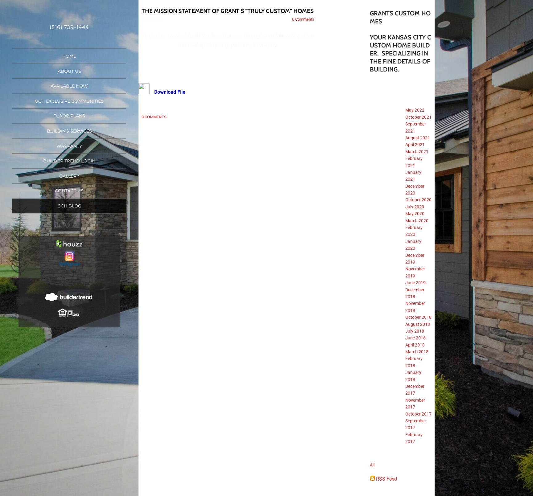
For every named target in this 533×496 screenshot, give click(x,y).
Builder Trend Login (69, 161)
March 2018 (416, 351)
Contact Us (69, 191)
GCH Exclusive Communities (69, 101)
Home (69, 56)
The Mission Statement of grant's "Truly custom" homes (228, 10)
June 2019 (415, 282)
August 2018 (417, 324)
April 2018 (415, 344)
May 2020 (414, 213)
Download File (169, 92)
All (372, 464)
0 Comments (303, 19)
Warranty (69, 146)
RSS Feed (386, 479)
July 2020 (414, 206)
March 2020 (416, 220)
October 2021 (418, 117)
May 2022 (414, 110)
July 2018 (414, 331)
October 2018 (418, 317)
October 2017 (418, 414)
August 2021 (417, 137)
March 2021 (416, 151)
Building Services (69, 131)
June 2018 (415, 337)
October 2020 (418, 199)
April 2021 (415, 144)
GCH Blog (69, 206)
